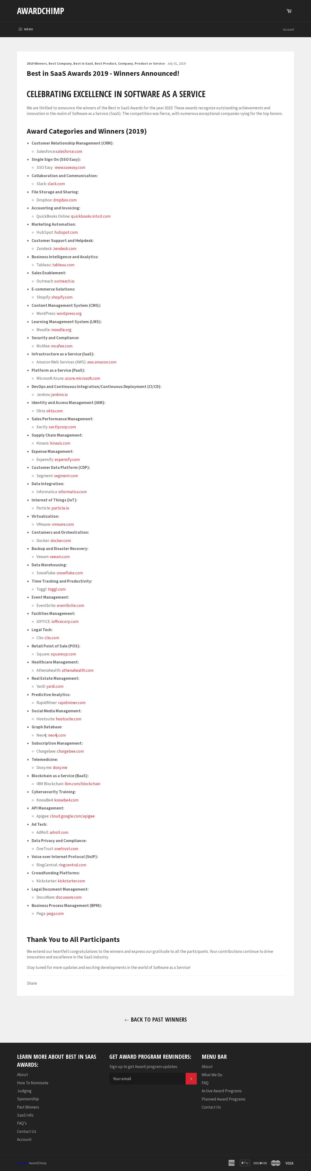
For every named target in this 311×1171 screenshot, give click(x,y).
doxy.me (60, 767)
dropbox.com (65, 200)
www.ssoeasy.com (70, 167)
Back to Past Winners (158, 1019)
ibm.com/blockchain (82, 783)
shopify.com (62, 297)
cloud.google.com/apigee (72, 816)
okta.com (54, 410)
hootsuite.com (68, 719)
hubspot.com (66, 232)
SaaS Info (25, 1115)
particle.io (60, 508)
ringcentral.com (72, 865)
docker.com (61, 540)
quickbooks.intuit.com (91, 216)
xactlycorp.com (62, 427)
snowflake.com (70, 573)
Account (288, 29)
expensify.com (67, 459)
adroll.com (59, 832)
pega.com (55, 913)
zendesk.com (64, 248)
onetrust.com (66, 848)
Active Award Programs (222, 1091)
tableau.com (63, 264)
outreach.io (64, 281)
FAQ (205, 1082)
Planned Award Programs (223, 1099)
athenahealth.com (78, 670)
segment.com (66, 475)
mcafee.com (61, 346)
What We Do (212, 1074)
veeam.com (60, 556)
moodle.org (61, 329)
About (22, 1074)
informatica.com (72, 491)
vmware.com (63, 524)
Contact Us (26, 1131)
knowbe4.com (66, 800)
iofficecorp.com (65, 621)
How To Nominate (32, 1082)
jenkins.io (60, 394)
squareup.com (63, 654)
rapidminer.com (72, 702)
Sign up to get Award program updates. (143, 1066)
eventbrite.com (70, 605)
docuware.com (69, 897)
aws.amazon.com (101, 362)
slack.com (56, 183)
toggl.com (57, 589)
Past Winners (28, 1107)
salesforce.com (69, 151)
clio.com (51, 637)
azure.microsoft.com (82, 378)
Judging (24, 1091)
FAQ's (22, 1123)
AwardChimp (40, 11)
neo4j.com (57, 735)
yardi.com (54, 686)
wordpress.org (69, 313)
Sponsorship (28, 1099)
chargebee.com (70, 751)
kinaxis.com (60, 443)
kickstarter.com (71, 881)
